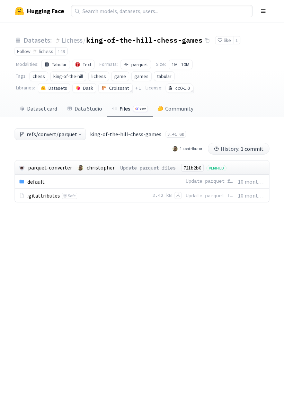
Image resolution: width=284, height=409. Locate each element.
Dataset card (42, 108)
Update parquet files (148, 168)
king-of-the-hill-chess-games (144, 39)
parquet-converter (50, 167)
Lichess (72, 40)
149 (61, 51)
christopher (101, 167)
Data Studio (88, 108)
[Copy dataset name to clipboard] (207, 40)
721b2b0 (192, 168)
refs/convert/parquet (52, 134)
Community (179, 108)
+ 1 (138, 88)
